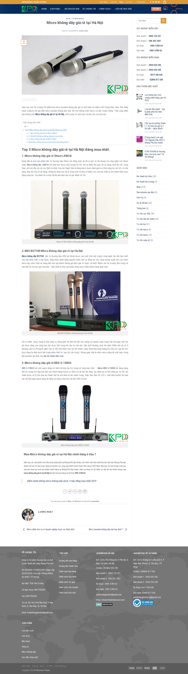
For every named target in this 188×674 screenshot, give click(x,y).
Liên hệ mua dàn (123, 9)
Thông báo (141, 208)
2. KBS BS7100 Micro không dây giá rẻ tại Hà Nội (46, 136)
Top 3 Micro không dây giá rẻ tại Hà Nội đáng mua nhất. (46, 130)
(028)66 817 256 (147, 571)
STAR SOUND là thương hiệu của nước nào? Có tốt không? (155, 154)
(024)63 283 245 (110, 568)
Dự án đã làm (142, 203)
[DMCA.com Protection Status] (104, 604)
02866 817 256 (156, 79)
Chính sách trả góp (67, 582)
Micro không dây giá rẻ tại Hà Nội (49, 114)
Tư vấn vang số (143, 240)
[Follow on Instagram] (153, 2)
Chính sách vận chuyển (68, 587)
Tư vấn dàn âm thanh (145, 219)
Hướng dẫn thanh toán (68, 566)
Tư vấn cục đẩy (143, 213)
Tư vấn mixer (142, 235)
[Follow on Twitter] (156, 2)
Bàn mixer (26, 641)
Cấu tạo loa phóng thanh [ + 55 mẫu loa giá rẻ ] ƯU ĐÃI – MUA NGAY (155, 126)
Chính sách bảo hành (67, 576)
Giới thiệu (103, 2)
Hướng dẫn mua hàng (68, 560)
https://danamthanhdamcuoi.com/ (110, 600)
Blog (121, 2)
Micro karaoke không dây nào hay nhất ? (106, 529)
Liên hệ (113, 2)
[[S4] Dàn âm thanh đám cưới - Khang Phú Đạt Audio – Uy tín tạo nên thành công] (29, 9)
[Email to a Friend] (75, 491)
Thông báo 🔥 (142, 2)
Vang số (25, 646)
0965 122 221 (155, 36)
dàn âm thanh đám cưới (53, 356)
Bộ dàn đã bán (72, 9)
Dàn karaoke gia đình (145, 192)
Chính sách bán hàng (67, 571)
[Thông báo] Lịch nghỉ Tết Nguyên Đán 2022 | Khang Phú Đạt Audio (155, 140)
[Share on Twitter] (70, 491)
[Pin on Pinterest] (80, 491)
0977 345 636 (156, 75)
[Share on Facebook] (65, 491)
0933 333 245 (155, 70)
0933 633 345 (155, 65)
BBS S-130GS (28, 368)
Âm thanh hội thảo (144, 176)
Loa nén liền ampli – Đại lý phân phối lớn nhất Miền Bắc (155, 112)
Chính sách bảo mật (67, 592)
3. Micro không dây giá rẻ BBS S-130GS (42, 139)
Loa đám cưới (27, 630)
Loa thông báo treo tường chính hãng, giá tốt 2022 (155, 98)
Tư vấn (129, 2)
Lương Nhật (83, 31)
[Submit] (163, 20)
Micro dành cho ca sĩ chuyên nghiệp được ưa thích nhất (50, 529)
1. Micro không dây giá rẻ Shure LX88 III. (43, 133)
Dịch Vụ (140, 197)
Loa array (26, 636)
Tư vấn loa (141, 224)
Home (44, 9)
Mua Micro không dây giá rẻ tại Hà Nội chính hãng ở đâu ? (49, 142)
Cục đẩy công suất (30, 657)
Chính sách (104, 9)
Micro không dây (29, 652)
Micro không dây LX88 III (38, 164)
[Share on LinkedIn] (85, 491)
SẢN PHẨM (55, 9)
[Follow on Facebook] (151, 2)
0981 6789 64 (156, 45)
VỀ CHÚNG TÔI (89, 9)
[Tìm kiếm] (165, 9)
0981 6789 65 (156, 50)
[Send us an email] (159, 2)
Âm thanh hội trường (145, 181)
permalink (95, 501)
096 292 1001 (155, 41)
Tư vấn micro (77, 19)
